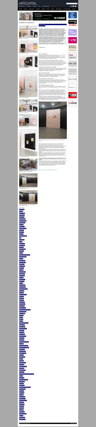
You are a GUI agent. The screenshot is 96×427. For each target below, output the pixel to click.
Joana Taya (21, 321)
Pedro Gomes (21, 391)
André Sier (21, 358)
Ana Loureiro (21, 232)
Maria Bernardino (22, 285)
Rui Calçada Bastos (22, 362)
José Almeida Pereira (22, 256)
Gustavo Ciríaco (22, 213)
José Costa (21, 283)
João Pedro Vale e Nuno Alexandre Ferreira (26, 374)
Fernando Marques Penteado (24, 347)
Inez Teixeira (21, 409)
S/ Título (20, 241)
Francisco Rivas (22, 243)
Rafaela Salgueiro (22, 222)
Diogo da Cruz (21, 281)
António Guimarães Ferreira (24, 341)
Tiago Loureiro (21, 239)
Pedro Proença (21, 338)
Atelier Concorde (22, 396)
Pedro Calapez (21, 392)
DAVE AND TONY (22, 220)
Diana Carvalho (22, 305)
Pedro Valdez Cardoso (23, 400)
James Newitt (21, 300)
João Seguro (21, 343)
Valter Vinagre (21, 332)
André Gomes (21, 377)
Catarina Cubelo (22, 275)
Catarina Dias (21, 230)
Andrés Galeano (22, 334)
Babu (20, 237)
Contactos (34, 6)
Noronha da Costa (22, 398)
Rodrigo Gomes (22, 324)
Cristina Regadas (22, 313)
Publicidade (29, 6)
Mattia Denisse (21, 264)
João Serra (21, 375)
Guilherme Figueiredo (23, 236)
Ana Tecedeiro (21, 372)
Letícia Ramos (21, 330)
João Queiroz (21, 402)
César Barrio (21, 247)
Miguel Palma (21, 368)
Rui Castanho (21, 298)
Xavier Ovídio (21, 290)
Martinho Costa (22, 226)
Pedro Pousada (21, 404)
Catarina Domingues (22, 311)
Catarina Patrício (22, 266)
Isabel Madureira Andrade (23, 345)
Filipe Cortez (21, 355)
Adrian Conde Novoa (22, 294)
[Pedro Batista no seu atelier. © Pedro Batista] (28, 170)
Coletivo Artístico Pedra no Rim (24, 254)
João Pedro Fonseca (22, 336)
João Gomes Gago (22, 249)
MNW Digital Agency (73, 423)
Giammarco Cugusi (22, 307)
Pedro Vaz (21, 317)
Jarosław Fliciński (22, 389)
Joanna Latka (21, 383)
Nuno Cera (21, 258)
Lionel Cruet (21, 315)
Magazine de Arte (22, 6)
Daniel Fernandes (22, 304)
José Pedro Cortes (22, 419)
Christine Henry (22, 381)
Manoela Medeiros (22, 271)
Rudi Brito (21, 253)
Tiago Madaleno (22, 273)
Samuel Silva (21, 296)
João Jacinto (21, 394)
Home (39, 6)
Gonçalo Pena (21, 406)
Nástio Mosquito (22, 417)
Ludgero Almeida (22, 326)
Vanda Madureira (22, 260)
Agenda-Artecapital (46, 6)
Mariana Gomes (22, 302)
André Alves (21, 292)
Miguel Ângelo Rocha (23, 366)
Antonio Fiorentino (22, 351)
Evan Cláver (21, 224)
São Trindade (21, 408)
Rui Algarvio (21, 360)
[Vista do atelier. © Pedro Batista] (28, 37)
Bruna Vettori (21, 268)
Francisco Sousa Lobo (23, 328)
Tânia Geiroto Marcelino (23, 288)
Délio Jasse (21, 415)
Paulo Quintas (21, 364)
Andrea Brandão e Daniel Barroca (25, 387)
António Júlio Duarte (22, 413)
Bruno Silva (21, 277)
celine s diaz (21, 234)
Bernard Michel (22, 215)
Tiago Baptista (21, 340)
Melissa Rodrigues (22, 287)
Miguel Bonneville (22, 370)
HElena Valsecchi (22, 279)
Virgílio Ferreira (22, 349)
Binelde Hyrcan (22, 411)
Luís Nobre (21, 319)
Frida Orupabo (21, 209)
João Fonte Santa (22, 357)
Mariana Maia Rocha (22, 228)
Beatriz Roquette (22, 245)
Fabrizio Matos (21, 385)
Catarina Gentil (21, 217)
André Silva (21, 270)
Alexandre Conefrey (22, 353)
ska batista (21, 211)
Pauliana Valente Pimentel (23, 379)
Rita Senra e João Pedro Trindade (24, 309)
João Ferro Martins (22, 262)
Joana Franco (21, 251)
